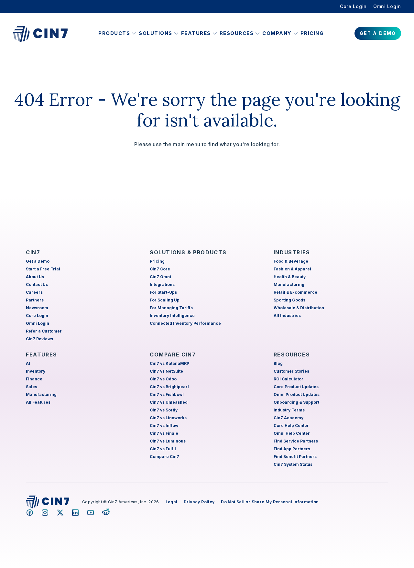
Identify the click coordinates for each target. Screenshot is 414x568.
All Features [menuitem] (38, 402)
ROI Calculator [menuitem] (288, 379)
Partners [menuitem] (35, 300)
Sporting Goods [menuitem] (289, 300)
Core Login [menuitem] (353, 6)
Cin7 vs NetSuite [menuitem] (166, 371)
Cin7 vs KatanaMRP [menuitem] (169, 363)
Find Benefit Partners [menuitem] (295, 456)
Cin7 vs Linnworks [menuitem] (168, 417)
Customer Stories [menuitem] (291, 371)
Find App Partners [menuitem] (292, 448)
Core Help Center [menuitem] (291, 425)
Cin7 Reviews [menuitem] (39, 338)
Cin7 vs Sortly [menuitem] (164, 410)
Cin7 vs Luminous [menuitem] (168, 441)
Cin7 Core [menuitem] (160, 269)
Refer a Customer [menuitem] (44, 331)
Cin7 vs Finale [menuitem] (164, 433)
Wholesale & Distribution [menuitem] (299, 307)
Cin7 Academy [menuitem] (288, 417)
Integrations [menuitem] (162, 284)
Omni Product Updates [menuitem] (297, 394)
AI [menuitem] (28, 363)
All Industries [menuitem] (287, 315)
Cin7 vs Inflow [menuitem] (164, 425)
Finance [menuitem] (34, 379)
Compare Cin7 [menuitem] (164, 456)
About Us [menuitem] (35, 276)
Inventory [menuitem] (35, 371)
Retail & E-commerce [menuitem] (295, 292)
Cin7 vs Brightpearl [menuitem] (169, 386)
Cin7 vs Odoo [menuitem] (163, 379)
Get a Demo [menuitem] (37, 261)
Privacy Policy (199, 501)
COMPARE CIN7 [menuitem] (173, 354)
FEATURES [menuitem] (41, 354)
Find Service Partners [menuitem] (296, 441)
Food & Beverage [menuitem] (291, 261)
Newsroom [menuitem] (37, 307)
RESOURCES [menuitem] (292, 354)
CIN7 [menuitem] (33, 252)
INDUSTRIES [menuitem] (292, 252)
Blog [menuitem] (278, 363)
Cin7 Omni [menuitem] (160, 276)
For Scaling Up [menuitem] (165, 300)
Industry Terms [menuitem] (289, 410)
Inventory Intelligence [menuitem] (172, 315)
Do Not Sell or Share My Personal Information (270, 501)
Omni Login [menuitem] (387, 6)
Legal (172, 501)
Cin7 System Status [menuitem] (293, 464)
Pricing (312, 33)
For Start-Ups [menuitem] (163, 292)
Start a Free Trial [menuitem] (43, 269)
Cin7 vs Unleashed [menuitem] (169, 402)
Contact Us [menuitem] (37, 284)
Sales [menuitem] (31, 386)
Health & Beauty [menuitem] (290, 276)
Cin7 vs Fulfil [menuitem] (163, 448)
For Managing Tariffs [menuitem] (171, 307)
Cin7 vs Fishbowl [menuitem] (167, 394)
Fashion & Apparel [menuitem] (292, 269)
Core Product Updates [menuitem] (296, 386)
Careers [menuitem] (34, 292)
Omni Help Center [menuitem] (292, 433)
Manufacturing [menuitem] (289, 284)
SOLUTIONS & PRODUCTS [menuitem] (188, 252)
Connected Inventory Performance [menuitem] (185, 323)
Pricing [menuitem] (157, 261)
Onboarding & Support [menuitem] (296, 402)
